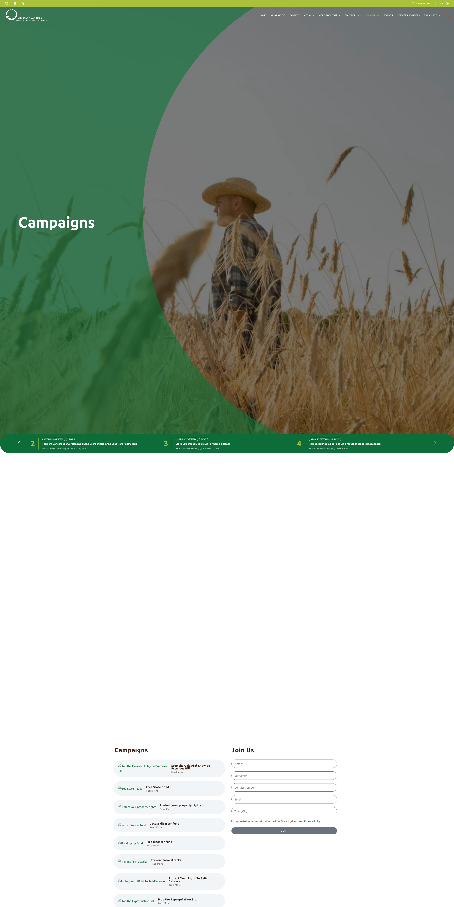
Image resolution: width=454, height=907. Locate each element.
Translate (430, 15)
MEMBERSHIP (423, 3)
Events (388, 15)
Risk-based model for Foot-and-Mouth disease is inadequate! (212, 443)
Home (262, 15)
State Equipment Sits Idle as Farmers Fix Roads (69, 443)
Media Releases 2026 (53, 439)
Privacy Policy (312, 821)
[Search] (447, 15)
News (70, 439)
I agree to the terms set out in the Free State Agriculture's (277, 821)
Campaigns (373, 15)
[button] (19, 443)
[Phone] (6, 3)
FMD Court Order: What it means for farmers (335, 443)
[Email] (15, 3)
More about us (328, 15)
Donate (294, 15)
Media (307, 15)
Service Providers (408, 15)
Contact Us (352, 15)
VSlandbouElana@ (56, 449)
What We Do (278, 15)
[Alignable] (23, 3)
